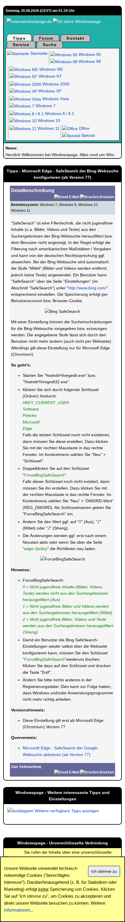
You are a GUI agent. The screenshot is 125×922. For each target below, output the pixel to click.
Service (21, 44)
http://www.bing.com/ (87, 288)
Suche (50, 44)
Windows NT (50, 76)
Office (84, 128)
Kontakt (75, 38)
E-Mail (74, 197)
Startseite (38, 53)
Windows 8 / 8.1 (59, 113)
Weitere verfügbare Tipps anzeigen (66, 810)
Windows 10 (48, 120)
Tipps (19, 38)
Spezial (87, 135)
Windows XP (49, 91)
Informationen (17, 910)
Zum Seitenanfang (26, 767)
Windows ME (50, 69)
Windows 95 (89, 54)
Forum (46, 38)
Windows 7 (45, 105)
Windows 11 (48, 128)
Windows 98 (89, 61)
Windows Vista (55, 98)
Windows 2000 (55, 84)
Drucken (107, 197)
